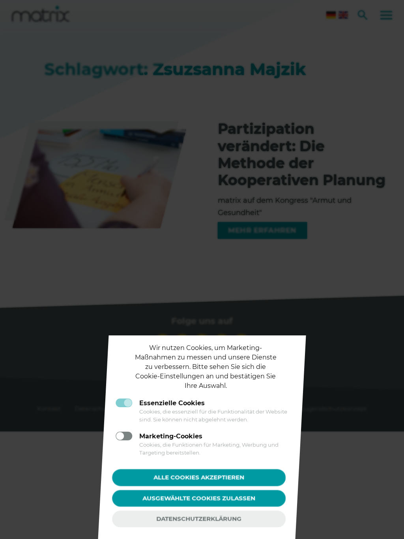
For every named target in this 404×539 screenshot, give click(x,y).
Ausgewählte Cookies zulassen (198, 498)
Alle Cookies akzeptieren (198, 477)
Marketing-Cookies (170, 436)
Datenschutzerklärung (198, 518)
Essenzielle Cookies (172, 403)
